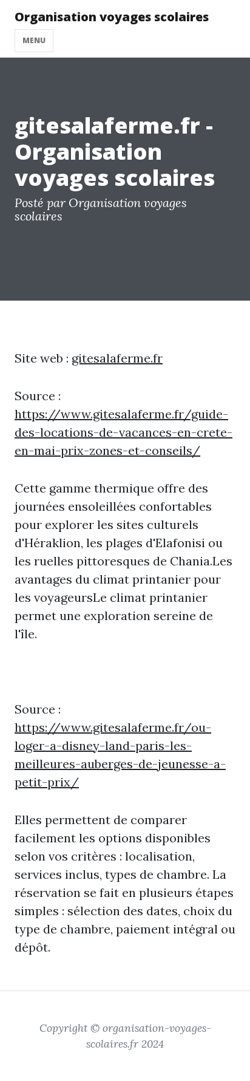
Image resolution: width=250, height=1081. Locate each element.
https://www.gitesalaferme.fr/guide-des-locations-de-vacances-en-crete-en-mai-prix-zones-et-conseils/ (123, 432)
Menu (34, 40)
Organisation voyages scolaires (112, 17)
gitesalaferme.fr (117, 358)
